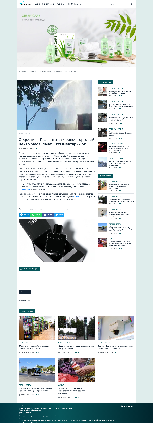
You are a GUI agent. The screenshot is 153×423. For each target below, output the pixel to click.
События (22, 71)
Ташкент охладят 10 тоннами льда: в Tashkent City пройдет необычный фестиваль (120, 243)
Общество (33, 71)
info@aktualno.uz (28, 414)
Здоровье (57, 71)
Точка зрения (45, 71)
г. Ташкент (65, 209)
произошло (78, 196)
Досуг (111, 239)
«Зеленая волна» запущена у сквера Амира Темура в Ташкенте (121, 200)
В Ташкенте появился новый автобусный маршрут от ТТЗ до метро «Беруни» (120, 229)
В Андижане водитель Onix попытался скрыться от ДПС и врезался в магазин (120, 148)
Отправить (24, 292)
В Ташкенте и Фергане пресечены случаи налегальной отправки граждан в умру (121, 119)
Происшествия (116, 88)
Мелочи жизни (70, 71)
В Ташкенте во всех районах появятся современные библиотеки (119, 186)
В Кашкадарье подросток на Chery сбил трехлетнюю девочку (121, 105)
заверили (26, 189)
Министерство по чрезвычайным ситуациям (42, 209)
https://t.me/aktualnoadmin (47, 416)
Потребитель (115, 182)
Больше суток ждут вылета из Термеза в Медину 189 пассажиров (120, 163)
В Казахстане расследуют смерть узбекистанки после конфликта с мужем (121, 133)
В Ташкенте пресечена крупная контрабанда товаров (120, 92)
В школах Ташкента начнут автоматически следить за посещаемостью (119, 214)
